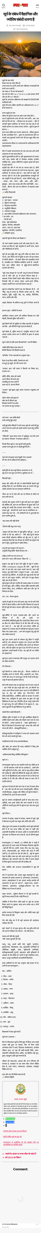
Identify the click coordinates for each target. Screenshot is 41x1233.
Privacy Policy (5, 1227)
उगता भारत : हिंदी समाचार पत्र (11, 1224)
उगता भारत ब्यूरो (16, 25)
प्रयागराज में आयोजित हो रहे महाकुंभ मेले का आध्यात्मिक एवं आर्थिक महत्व (21, 1143)
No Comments (22, 29)
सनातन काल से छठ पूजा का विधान (15, 1131)
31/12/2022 (30, 25)
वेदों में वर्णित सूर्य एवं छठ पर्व (12, 1137)
